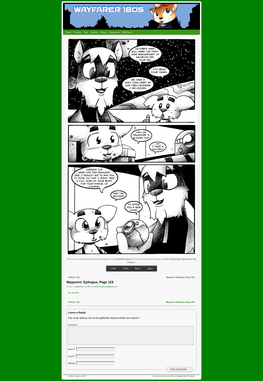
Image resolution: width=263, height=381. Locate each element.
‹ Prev (125, 268)
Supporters (114, 32)
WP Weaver (190, 376)
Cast (86, 32)
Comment (73, 325)
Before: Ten (73, 277)
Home (68, 32)
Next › (138, 268)
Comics (77, 32)
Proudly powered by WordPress (164, 376)
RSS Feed (126, 32)
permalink (75, 293)
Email (71, 356)
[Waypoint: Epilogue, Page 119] (131, 256)
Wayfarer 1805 (80, 376)
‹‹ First (113, 268)
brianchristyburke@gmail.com (106, 287)
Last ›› (150, 268)
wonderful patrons (123, 259)
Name (71, 349)
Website (71, 363)
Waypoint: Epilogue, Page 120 (181, 277)
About (103, 32)
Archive (94, 32)
